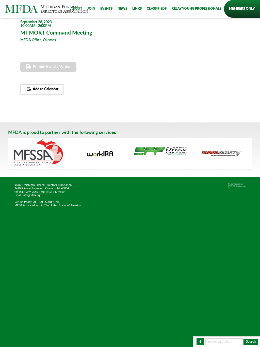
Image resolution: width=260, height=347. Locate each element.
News (122, 8)
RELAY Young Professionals (196, 8)
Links (137, 8)
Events (106, 8)
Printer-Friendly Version (52, 67)
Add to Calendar (45, 89)
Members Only (242, 8)
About (76, 8)
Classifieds (157, 8)
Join (91, 8)
